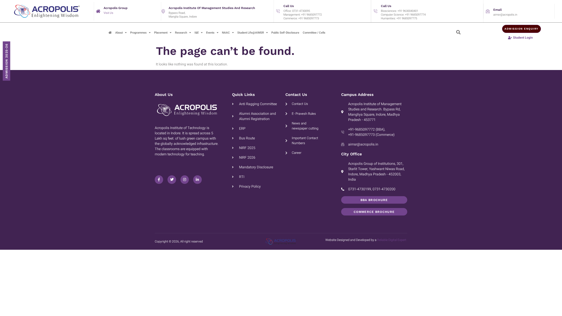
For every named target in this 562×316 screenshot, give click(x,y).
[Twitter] (172, 179)
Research (181, 33)
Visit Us (108, 13)
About (119, 33)
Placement (161, 33)
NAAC (226, 33)
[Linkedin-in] (197, 179)
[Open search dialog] (458, 32)
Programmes (138, 33)
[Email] (488, 11)
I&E (197, 33)
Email (497, 9)
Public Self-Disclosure (285, 33)
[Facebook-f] (159, 179)
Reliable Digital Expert (391, 240)
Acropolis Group (116, 8)
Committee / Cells (314, 33)
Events (210, 33)
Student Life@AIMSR (250, 33)
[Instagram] (184, 179)
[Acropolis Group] (98, 11)
